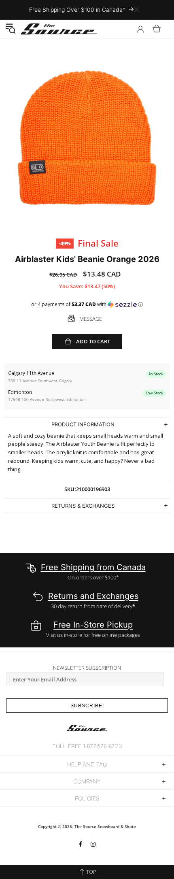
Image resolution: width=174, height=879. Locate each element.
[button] (10, 29)
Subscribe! (87, 706)
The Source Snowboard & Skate (105, 826)
